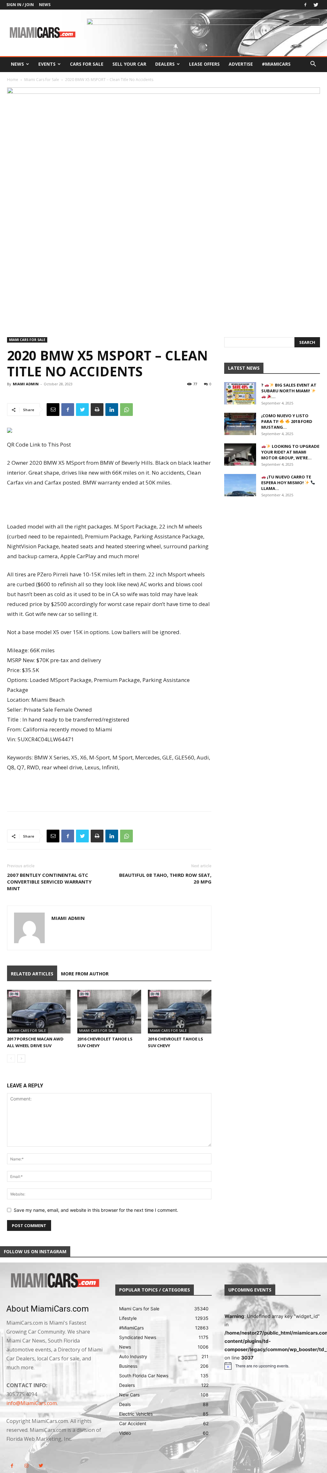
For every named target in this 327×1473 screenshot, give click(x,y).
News (44, 4)
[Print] (97, 409)
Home (12, 79)
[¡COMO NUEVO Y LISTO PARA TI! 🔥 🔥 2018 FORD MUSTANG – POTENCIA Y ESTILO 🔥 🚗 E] (240, 424)
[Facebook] (305, 5)
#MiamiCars (276, 64)
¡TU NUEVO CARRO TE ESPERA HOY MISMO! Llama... (286, 482)
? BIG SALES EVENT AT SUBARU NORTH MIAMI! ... (288, 390)
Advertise (241, 64)
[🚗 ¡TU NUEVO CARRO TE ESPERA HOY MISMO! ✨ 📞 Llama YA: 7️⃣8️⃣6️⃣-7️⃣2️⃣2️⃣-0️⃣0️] (240, 485)
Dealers (165, 64)
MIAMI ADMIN (26, 383)
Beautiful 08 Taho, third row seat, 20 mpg (165, 878)
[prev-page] (11, 1058)
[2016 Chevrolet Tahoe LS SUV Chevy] (109, 1011)
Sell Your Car (129, 64)
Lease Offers (204, 64)
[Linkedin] (111, 409)
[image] (54, 1281)
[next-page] (21, 1058)
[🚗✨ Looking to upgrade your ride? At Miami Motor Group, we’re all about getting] (240, 454)
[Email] (53, 409)
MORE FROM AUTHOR (85, 974)
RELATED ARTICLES (32, 974)
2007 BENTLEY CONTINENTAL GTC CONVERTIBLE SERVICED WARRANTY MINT (49, 882)
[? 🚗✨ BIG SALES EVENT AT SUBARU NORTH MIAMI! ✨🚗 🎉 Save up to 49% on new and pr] (240, 393)
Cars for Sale (86, 64)
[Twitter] (316, 5)
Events (47, 64)
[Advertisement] (109, 505)
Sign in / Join (20, 4)
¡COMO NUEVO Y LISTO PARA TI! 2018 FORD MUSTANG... (286, 421)
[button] (313, 65)
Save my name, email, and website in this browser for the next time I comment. (96, 1210)
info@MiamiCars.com (31, 1403)
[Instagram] (26, 1465)
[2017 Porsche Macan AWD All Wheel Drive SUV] (39, 1011)
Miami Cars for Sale (41, 79)
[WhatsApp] (126, 409)
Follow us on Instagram (35, 1251)
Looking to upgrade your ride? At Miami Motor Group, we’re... (290, 452)
